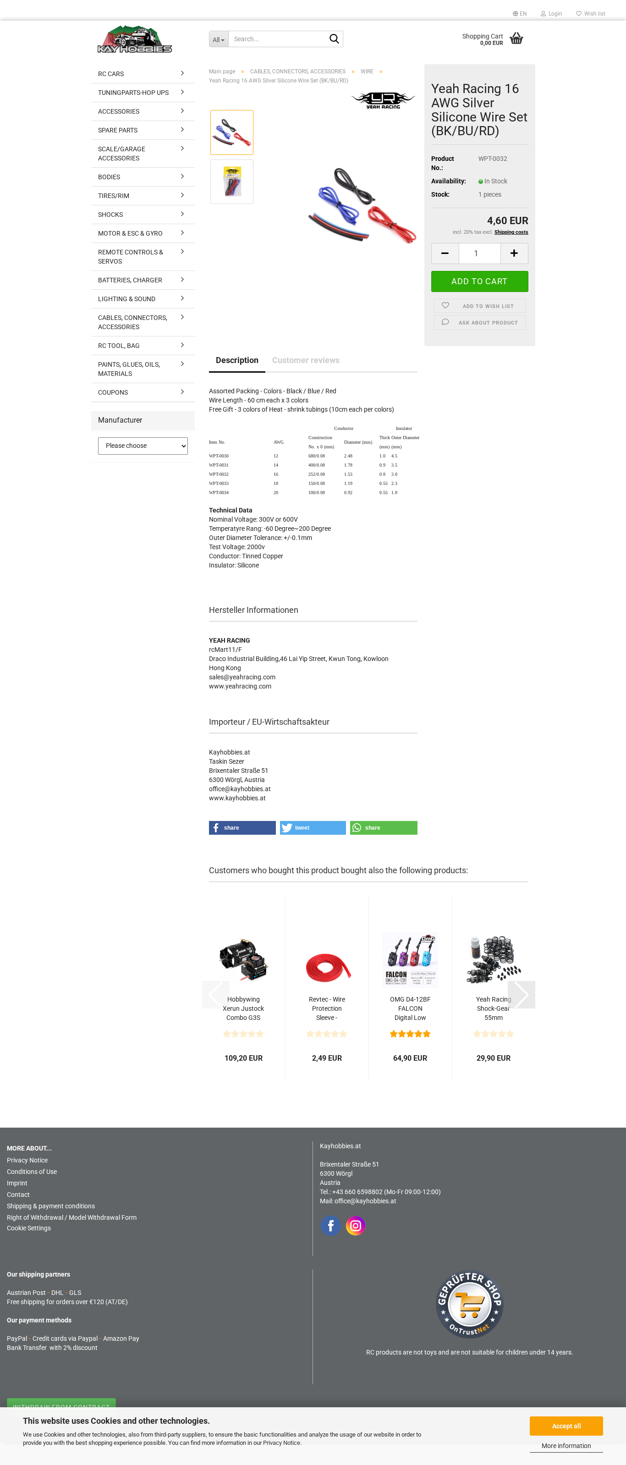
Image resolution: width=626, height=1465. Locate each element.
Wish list (593, 14)
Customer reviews (306, 360)
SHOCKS (110, 214)
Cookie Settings (29, 1228)
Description (237, 360)
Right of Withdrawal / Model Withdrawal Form (72, 1217)
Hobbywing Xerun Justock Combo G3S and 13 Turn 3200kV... (243, 1009)
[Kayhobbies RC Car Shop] (146, 39)
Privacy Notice (281, 1442)
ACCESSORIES (118, 111)
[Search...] (334, 39)
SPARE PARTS (117, 130)
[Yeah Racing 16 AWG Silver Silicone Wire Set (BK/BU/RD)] (362, 205)
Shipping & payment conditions (51, 1206)
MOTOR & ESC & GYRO (130, 233)
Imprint (17, 1183)
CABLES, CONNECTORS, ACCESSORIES (132, 322)
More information (566, 1445)
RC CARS (111, 73)
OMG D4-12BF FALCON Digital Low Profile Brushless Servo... (410, 1009)
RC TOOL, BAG (119, 345)
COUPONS (113, 392)
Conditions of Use (32, 1171)
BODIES (109, 177)
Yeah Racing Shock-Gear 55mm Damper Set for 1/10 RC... (493, 1009)
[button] (520, 14)
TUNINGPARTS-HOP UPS (133, 92)
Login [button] (554, 14)
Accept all (566, 1426)
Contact (18, 1194)
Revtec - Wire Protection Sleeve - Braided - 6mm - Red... (326, 1009)
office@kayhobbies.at (365, 1201)
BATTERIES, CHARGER (130, 280)
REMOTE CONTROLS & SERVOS (130, 256)
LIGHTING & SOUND (126, 299)
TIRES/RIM (113, 195)
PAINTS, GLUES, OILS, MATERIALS (129, 369)
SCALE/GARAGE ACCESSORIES (121, 153)
